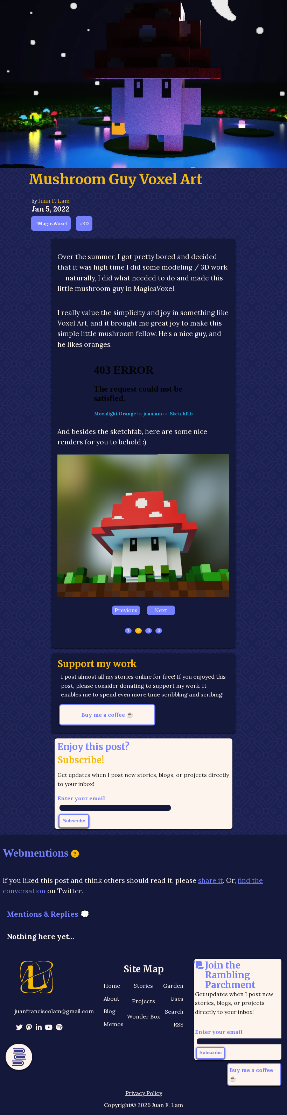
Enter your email (81, 799)
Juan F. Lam (54, 200)
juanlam (153, 414)
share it (210, 881)
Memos (114, 1025)
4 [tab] (159, 631)
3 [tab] (148, 631)
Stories (143, 986)
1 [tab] (128, 631)
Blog (109, 1012)
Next (160, 611)
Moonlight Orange (115, 414)
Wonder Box (143, 1017)
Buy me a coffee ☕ (107, 715)
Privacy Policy (143, 1094)
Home (112, 986)
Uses (176, 999)
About (111, 999)
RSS (178, 1025)
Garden (173, 986)
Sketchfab (181, 414)
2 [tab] (138, 631)
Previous (126, 611)
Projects (143, 1002)
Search (174, 1012)
